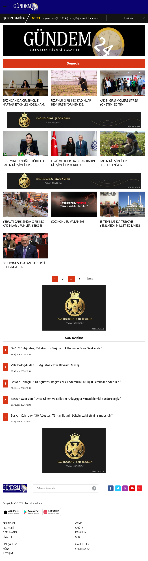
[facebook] (111, 488)
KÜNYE (7, 548)
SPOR (78, 536)
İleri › (90, 278)
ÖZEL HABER (10, 532)
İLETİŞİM (8, 553)
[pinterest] (139, 488)
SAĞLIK (79, 527)
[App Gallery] (51, 512)
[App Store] (12, 512)
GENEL (79, 523)
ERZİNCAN (9, 523)
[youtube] (132, 488)
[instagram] (125, 488)
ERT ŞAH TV (10, 544)
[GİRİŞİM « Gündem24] (33, 7)
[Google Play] (32, 512)
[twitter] (118, 488)
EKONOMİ (8, 527)
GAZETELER (82, 544)
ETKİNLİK (80, 532)
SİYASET (7, 536)
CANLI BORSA (82, 548)
